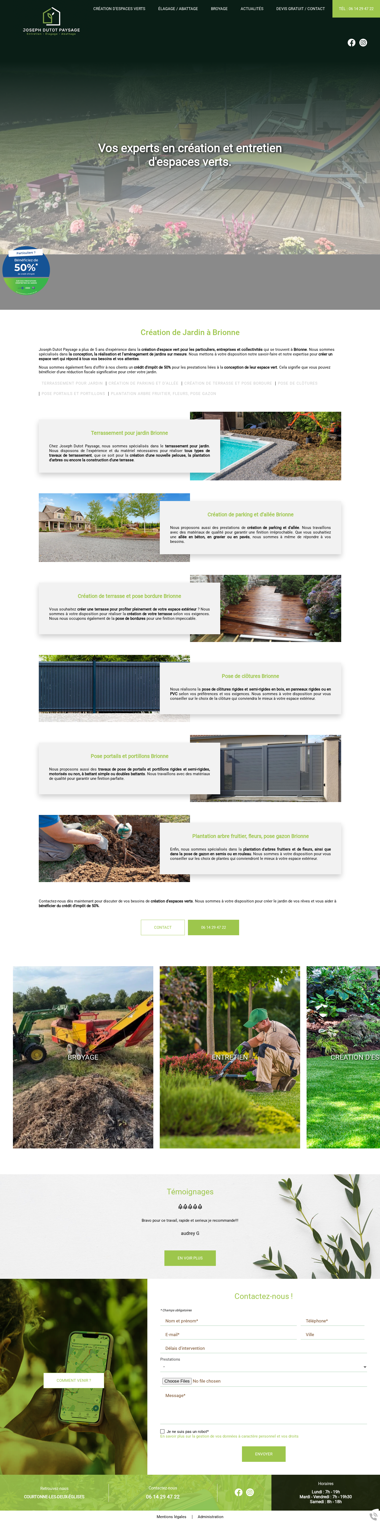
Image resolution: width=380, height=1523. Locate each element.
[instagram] (363, 43)
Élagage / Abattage (178, 8)
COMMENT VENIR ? (74, 1380)
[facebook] (351, 43)
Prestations (170, 1359)
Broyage (219, 8)
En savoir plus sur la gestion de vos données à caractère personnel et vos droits (229, 1436)
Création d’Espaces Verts (119, 8)
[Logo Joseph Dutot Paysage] (51, 20)
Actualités (252, 8)
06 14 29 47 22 (213, 927)
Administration (210, 1516)
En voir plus (190, 1258)
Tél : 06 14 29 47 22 (356, 8)
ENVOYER (263, 1454)
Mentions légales (171, 1516)
